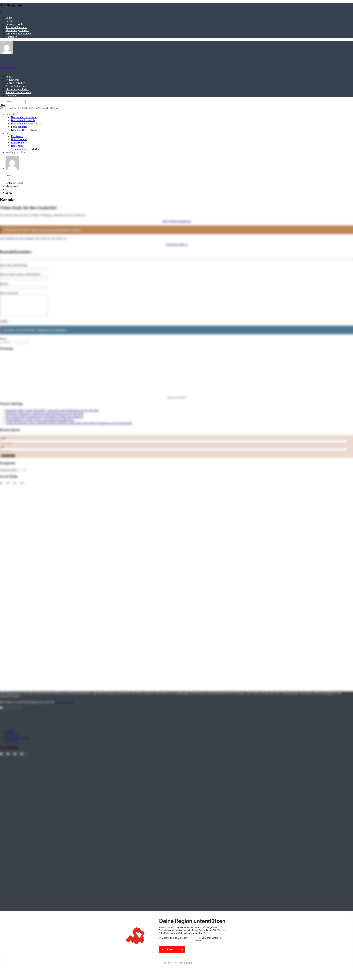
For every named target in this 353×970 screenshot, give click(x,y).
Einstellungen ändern (17, 30)
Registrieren (12, 20)
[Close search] (8, 105)
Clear (3, 105)
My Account (12, 185)
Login (9, 17)
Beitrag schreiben (15, 24)
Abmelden (11, 36)
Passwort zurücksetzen (18, 33)
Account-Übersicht (16, 27)
